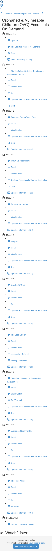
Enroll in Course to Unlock (26, 546)
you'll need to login (37, 542)
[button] (1, 2)
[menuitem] (1, 6)
